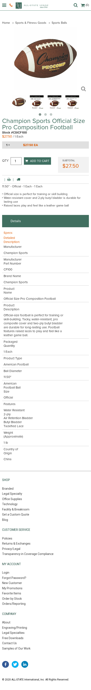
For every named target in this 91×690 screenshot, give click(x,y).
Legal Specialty (12, 493)
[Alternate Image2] (54, 108)
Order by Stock (12, 598)
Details (16, 221)
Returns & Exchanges (16, 543)
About (6, 622)
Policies (7, 538)
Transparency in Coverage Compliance (28, 554)
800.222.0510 (12, 5)
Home (6, 23)
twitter (15, 664)
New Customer (12, 583)
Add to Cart (39, 161)
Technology (10, 504)
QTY (5, 161)
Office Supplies (12, 499)
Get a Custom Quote (15, 514)
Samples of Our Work (16, 648)
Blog (5, 519)
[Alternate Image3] (72, 108)
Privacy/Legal (11, 549)
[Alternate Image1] (37, 108)
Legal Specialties (13, 632)
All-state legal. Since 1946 (31, 5)
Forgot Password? (14, 578)
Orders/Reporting (14, 603)
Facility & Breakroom (15, 509)
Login (5, 572)
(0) (87, 5)
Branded (8, 488)
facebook (5, 664)
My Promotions (12, 588)
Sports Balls (59, 23)
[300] (19, 108)
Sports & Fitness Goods (30, 23)
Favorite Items (11, 593)
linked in (24, 664)
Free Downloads (12, 638)
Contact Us (9, 643)
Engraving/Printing (14, 627)
